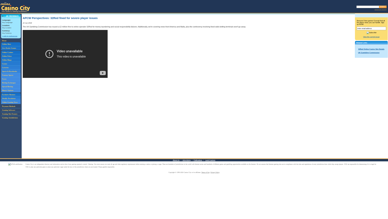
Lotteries (5, 67)
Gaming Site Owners (9, 114)
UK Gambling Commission (369, 53)
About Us (176, 160)
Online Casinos (7, 52)
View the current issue (371, 37)
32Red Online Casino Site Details (371, 49)
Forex (4, 79)
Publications (198, 160)
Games (4, 64)
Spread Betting (7, 86)
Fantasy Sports (7, 75)
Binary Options (7, 90)
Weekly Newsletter (9, 98)
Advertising (186, 160)
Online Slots (6, 44)
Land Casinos (210, 160)
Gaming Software (8, 110)
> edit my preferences (9, 36)
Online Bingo (7, 60)
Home (4, 41)
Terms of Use (205, 172)
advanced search (381, 9)
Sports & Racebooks (9, 71)
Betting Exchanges (9, 83)
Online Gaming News (10, 102)
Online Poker (7, 56)
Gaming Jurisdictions (10, 118)
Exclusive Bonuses (8, 95)
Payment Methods (8, 106)
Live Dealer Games (9, 48)
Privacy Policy (215, 172)
